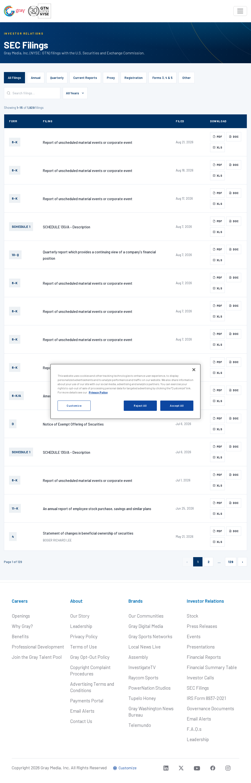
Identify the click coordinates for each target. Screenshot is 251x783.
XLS (219, 147)
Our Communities (145, 616)
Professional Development (38, 646)
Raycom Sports (143, 677)
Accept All (177, 405)
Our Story (79, 616)
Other (186, 78)
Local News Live (144, 646)
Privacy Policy (84, 636)
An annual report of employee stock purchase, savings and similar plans (97, 508)
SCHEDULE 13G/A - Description (66, 227)
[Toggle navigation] (240, 11)
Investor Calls (200, 677)
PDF (219, 136)
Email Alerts (82, 711)
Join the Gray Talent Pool (37, 657)
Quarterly (56, 78)
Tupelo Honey (142, 698)
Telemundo (139, 725)
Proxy (111, 78)
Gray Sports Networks (150, 636)
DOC (235, 136)
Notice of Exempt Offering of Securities (73, 424)
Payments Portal (86, 700)
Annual (35, 78)
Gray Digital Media (145, 626)
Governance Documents (210, 708)
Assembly (138, 657)
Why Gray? (22, 626)
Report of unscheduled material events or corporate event (87, 142)
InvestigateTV (142, 667)
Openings (21, 616)
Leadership (81, 626)
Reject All (140, 405)
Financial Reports (204, 657)
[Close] (193, 369)
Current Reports (85, 78)
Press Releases (202, 626)
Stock (192, 616)
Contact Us (81, 721)
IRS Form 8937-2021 (206, 698)
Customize (74, 405)
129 (230, 562)
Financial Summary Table (212, 667)
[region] (125, 391)
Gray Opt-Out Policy (90, 657)
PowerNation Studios (149, 688)
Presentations (201, 646)
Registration (134, 78)
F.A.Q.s (194, 729)
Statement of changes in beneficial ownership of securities (88, 533)
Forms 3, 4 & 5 (162, 78)
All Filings (14, 78)
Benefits (20, 636)
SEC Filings (198, 688)
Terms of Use (83, 646)
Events (194, 636)
